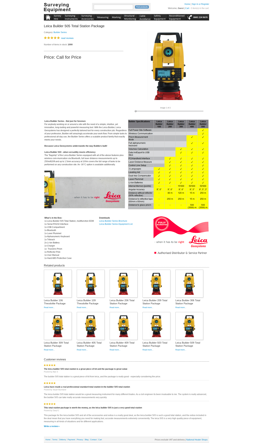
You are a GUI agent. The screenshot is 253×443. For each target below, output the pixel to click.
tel (197, 16)
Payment (71, 440)
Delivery (62, 440)
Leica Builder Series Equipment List (116, 224)
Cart (187, 8)
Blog (86, 440)
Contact (93, 440)
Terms (54, 440)
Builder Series (60, 32)
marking (116, 16)
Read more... (49, 307)
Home (187, 4)
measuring (102, 16)
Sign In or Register (200, 4)
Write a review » (52, 426)
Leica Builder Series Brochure (113, 221)
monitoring (130, 16)
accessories (87, 16)
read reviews (67, 38)
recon (176, 16)
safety (159, 16)
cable (145, 16)
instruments (57, 16)
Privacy (80, 440)
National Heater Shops (197, 440)
